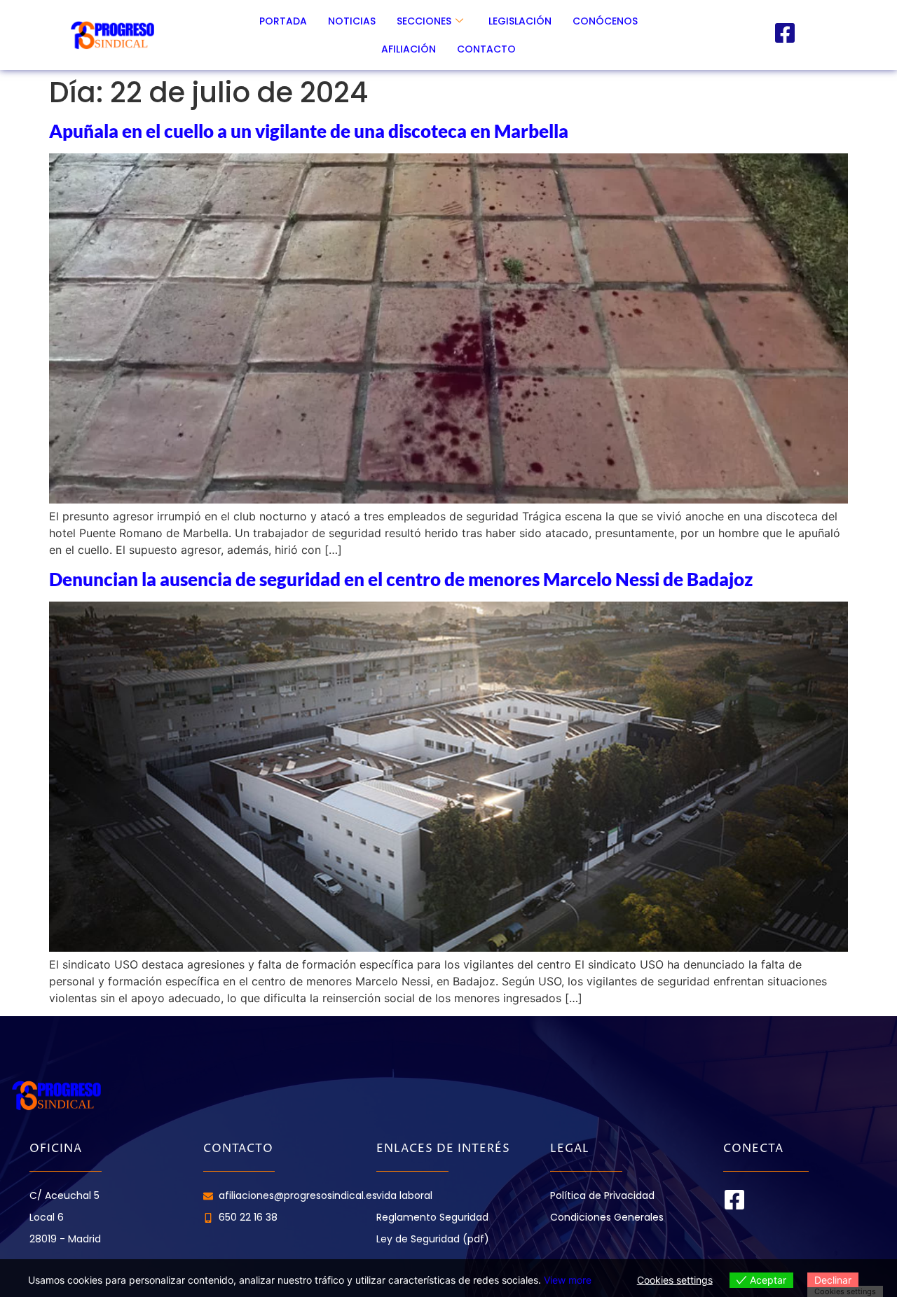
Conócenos (605, 21)
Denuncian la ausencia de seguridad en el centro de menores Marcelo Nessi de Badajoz (401, 579)
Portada (283, 21)
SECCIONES (424, 21)
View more (567, 1280)
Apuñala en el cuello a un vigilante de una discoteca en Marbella (308, 131)
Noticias (352, 21)
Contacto (486, 49)
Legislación (520, 21)
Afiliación (408, 49)
